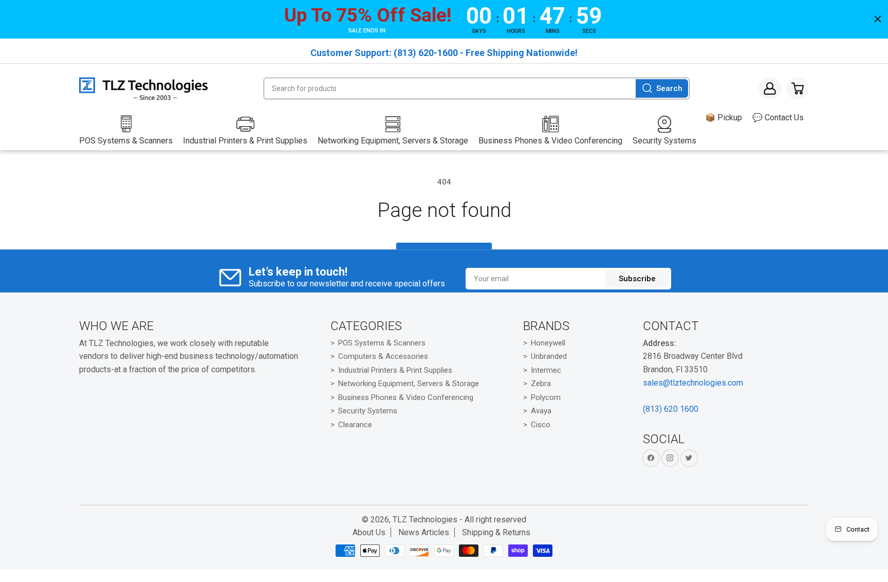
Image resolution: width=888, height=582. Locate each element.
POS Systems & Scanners (381, 343)
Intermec (546, 370)
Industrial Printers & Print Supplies (395, 370)
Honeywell (548, 343)
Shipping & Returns (496, 532)
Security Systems (367, 410)
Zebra (541, 383)
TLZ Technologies (425, 519)
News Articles (423, 532)
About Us (369, 532)
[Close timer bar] (878, 19)
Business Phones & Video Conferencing (405, 397)
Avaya (541, 410)
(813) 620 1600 (670, 409)
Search (669, 88)
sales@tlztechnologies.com (693, 383)
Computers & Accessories (383, 356)
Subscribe (637, 278)
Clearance (355, 424)
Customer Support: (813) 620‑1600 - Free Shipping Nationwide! (444, 52)
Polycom (546, 397)
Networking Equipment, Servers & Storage (408, 383)
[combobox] (476, 88)
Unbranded (549, 356)
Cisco (540, 424)
